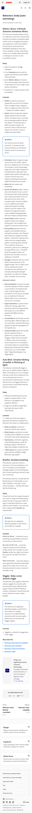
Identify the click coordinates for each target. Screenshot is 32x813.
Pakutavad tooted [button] (7, 793)
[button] (19, 2)
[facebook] (4, 802)
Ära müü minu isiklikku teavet (9, 810)
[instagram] (7, 802)
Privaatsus (22, 805)
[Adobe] (9, 2)
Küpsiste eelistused (16, 807)
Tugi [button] (4, 785)
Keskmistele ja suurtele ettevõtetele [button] (12, 777)
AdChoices (21, 810)
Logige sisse (26, 2)
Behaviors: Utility (10, 651)
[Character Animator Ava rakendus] (30, 8)
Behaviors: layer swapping (13, 646)
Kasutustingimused (7, 807)
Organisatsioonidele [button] (8, 781)
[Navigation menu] (2, 2)
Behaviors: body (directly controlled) (16, 643)
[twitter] (10, 802)
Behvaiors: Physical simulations (15, 649)
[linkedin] (13, 802)
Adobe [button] (4, 789)
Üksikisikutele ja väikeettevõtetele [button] (12, 773)
